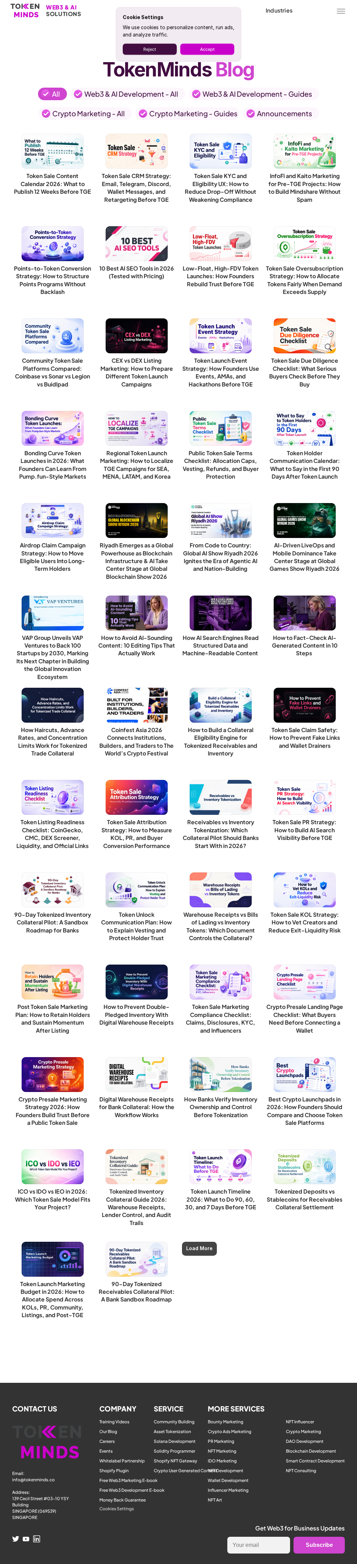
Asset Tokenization (172, 1431)
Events (106, 1451)
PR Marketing (221, 1441)
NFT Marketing (222, 1451)
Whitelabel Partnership (122, 1460)
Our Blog (108, 1431)
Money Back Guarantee (122, 1500)
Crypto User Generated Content (185, 1470)
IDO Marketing (222, 1460)
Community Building (174, 1421)
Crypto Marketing (303, 1431)
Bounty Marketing (225, 1421)
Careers (107, 1441)
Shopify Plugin (114, 1470)
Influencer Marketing (228, 1490)
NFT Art (215, 1500)
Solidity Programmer (174, 1451)
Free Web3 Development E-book (132, 1490)
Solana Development (175, 1441)
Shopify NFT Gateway (175, 1460)
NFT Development (225, 1470)
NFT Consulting (301, 1470)
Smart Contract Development (315, 1460)
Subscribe (319, 1545)
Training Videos (114, 1421)
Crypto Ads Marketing (229, 1431)
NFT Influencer (300, 1421)
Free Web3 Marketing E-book (128, 1480)
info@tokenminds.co (33, 1479)
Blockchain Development (311, 1451)
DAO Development (305, 1441)
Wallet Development (228, 1480)
